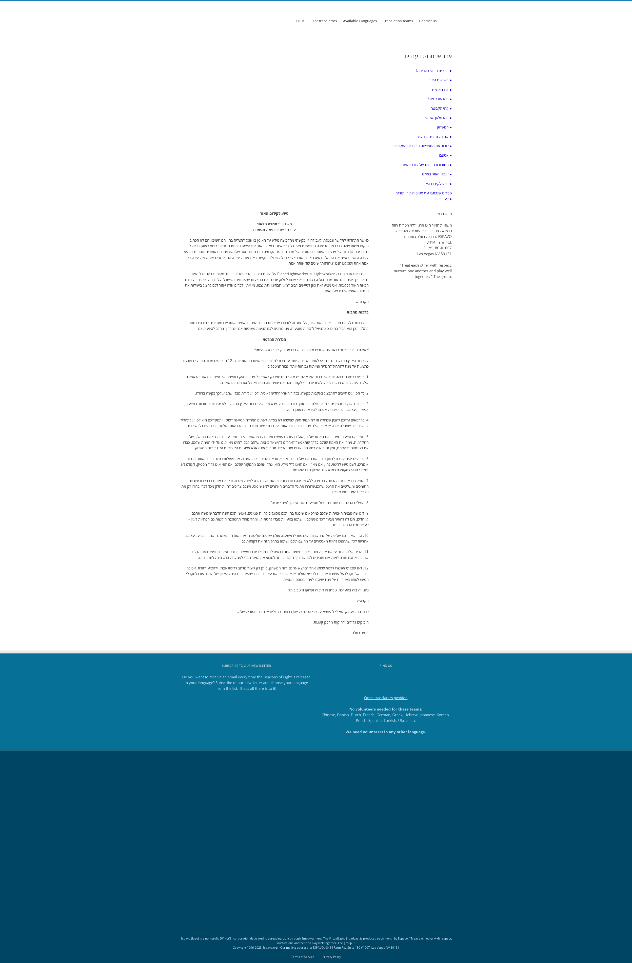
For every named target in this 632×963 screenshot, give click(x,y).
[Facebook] (372, 677)
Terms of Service (302, 957)
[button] (444, 20)
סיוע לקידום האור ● (437, 183)
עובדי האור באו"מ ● (437, 173)
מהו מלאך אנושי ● (438, 117)
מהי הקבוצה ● (441, 108)
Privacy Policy (331, 957)
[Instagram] (379, 677)
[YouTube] (392, 677)
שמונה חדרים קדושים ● (434, 136)
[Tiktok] (385, 677)
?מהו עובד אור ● (439, 98)
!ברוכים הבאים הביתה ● (434, 70)
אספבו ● (445, 155)
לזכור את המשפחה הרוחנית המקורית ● (422, 145)
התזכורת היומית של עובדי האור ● (427, 164)
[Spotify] (399, 677)
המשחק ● (444, 127)
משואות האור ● (440, 79)
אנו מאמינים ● (441, 89)
